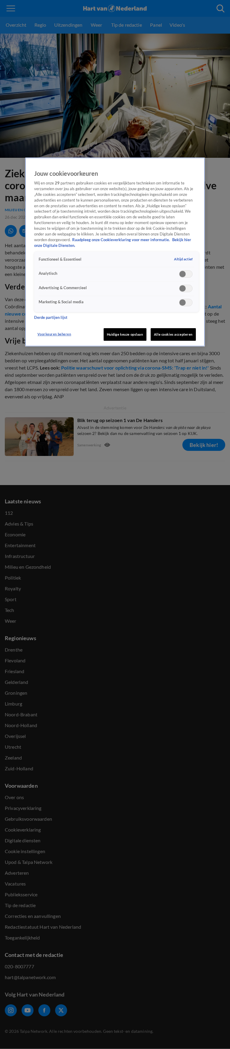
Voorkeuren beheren (54, 334)
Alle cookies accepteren (173, 334)
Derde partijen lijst (50, 317)
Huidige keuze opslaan (125, 334)
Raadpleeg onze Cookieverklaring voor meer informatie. (121, 240)
